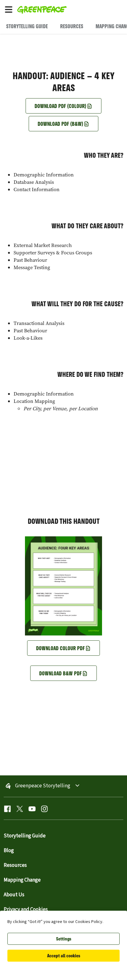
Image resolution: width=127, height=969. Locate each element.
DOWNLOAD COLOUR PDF (60, 648)
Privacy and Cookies (26, 909)
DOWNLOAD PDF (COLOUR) (60, 106)
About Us (14, 894)
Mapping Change (22, 880)
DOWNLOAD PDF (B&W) (60, 123)
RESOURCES (71, 26)
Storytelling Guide (25, 836)
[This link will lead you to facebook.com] (7, 810)
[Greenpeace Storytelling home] (71, 9)
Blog (9, 850)
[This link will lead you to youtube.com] (32, 810)
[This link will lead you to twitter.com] (19, 810)
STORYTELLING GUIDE (27, 26)
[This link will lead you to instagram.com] (44, 810)
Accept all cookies (63, 955)
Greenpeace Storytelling (42, 786)
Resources (15, 865)
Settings (63, 939)
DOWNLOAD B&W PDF (60, 673)
